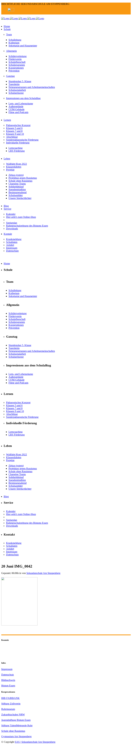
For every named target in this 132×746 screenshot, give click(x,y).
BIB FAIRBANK (10, 698)
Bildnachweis (8, 680)
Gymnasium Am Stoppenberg (16, 736)
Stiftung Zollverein (10, 703)
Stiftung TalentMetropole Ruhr (17, 725)
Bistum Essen (8, 685)
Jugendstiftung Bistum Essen (16, 720)
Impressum (6, 669)
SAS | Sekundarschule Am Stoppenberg (35, 742)
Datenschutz (7, 674)
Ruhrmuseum (8, 709)
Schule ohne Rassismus (13, 731)
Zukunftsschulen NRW (13, 714)
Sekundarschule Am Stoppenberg (43, 573)
